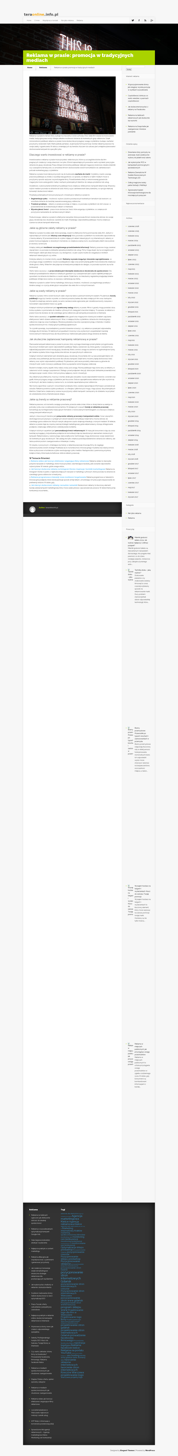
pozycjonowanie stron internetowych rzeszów (72, 1286)
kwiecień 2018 (133, 445)
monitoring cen (66, 1237)
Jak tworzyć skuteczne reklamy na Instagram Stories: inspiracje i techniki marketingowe (68, 469)
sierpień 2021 (133, 326)
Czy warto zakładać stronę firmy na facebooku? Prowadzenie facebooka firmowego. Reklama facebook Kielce (41, 1357)
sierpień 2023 (133, 255)
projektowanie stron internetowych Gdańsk (72, 1333)
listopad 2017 (133, 468)
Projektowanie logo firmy (71, 1318)
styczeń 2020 (133, 416)
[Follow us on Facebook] (139, 20)
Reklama (80, 20)
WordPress (150, 1450)
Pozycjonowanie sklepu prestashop (70, 1257)
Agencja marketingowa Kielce (71, 1218)
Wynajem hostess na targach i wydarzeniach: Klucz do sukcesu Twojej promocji (143, 891)
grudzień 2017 (133, 464)
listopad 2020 (133, 369)
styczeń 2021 (133, 359)
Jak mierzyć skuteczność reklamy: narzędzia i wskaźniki (54, 485)
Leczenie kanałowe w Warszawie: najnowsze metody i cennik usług (39, 1412)
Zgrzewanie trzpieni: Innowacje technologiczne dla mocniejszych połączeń (139, 192)
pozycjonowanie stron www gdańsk (72, 1299)
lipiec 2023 (132, 260)
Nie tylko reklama (67, 20)
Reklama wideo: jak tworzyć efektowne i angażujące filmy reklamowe (60, 461)
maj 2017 (131, 487)
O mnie (37, 20)
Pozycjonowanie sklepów (70, 1262)
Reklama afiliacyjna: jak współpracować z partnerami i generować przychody (42, 1259)
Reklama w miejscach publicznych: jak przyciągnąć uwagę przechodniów (142, 1049)
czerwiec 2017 (133, 483)
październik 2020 (134, 374)
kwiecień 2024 (133, 236)
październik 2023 (134, 245)
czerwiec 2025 (133, 231)
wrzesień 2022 (133, 283)
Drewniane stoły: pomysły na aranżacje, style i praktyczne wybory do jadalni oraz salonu (139, 155)
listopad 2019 (133, 426)
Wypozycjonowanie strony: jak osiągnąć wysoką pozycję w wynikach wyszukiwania (139, 87)
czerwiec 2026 (133, 226)
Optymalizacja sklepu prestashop (72, 1248)
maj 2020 (131, 397)
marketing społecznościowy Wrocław (73, 1234)
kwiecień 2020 (133, 402)
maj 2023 (131, 269)
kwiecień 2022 (133, 288)
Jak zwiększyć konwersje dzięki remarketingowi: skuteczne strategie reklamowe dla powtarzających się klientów (42, 1273)
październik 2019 (134, 430)
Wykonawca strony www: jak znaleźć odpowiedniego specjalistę (42, 1329)
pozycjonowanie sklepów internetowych (72, 1265)
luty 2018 (131, 454)
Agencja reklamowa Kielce (71, 1223)
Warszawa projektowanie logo (72, 1374)
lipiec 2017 (132, 478)
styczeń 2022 (133, 302)
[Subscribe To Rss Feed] (145, 20)
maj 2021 (131, 340)
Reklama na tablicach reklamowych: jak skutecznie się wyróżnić (139, 118)
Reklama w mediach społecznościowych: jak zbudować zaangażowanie (41, 1370)
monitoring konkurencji (71, 1241)
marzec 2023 (133, 279)
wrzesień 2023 (133, 250)
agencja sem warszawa (69, 1226)
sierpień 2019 (133, 440)
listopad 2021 (133, 312)
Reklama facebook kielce (71, 1346)
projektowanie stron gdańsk (72, 1326)
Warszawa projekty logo (72, 1377)
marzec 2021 (133, 350)
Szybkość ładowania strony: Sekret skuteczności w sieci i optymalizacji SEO (42, 1296)
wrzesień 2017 (133, 473)
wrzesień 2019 (133, 435)
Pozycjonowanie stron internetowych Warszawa (72, 1293)
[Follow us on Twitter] (133, 20)
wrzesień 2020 (133, 378)
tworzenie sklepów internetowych (69, 1362)
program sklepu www (71, 1308)
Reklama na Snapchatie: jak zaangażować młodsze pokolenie (138, 129)
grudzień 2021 (133, 307)
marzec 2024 (133, 241)
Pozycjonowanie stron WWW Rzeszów (71, 1304)
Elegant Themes (127, 1450)
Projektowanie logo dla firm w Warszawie (72, 1312)
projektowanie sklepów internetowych (70, 1322)
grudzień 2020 (133, 364)
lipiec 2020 (132, 388)
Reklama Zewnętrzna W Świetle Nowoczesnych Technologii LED (137, 175)
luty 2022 (131, 298)
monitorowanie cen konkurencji (73, 1244)
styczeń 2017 (133, 497)
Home (29, 20)
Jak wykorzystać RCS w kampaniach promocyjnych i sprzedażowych (138, 165)
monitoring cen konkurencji (72, 1238)
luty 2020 (131, 411)
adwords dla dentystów (70, 1214)
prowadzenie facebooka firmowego (73, 1338)
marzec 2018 (133, 449)
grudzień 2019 (133, 421)
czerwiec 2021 (133, 336)
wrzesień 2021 (133, 321)
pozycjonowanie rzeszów (72, 1253)
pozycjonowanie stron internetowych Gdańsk (72, 1277)
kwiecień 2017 (133, 492)
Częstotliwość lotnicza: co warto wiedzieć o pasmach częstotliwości (138, 98)
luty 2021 (131, 355)
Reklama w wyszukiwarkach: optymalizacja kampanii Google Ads (42, 1231)
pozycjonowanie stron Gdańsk (71, 1269)
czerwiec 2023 (133, 264)
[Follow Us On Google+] (152, 20)
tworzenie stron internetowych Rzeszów (70, 1370)
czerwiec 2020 (133, 392)
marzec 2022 (133, 293)
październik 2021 (134, 317)
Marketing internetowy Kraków (71, 1229)
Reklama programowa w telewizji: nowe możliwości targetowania (58, 477)
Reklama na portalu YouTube (72, 1351)
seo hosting (73, 1355)
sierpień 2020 (133, 383)
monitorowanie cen (66, 1243)
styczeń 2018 (133, 459)
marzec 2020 (133, 407)
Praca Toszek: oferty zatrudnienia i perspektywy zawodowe (41, 1307)
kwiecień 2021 (133, 345)
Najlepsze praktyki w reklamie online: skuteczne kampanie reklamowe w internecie (42, 1318)
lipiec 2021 (132, 331)
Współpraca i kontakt (50, 20)
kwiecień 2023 (133, 274)
